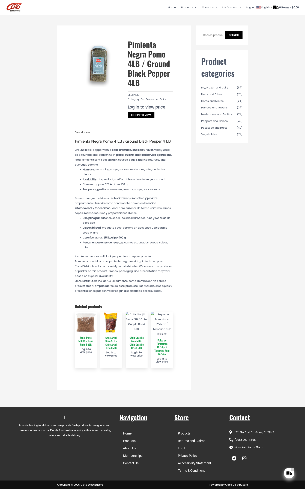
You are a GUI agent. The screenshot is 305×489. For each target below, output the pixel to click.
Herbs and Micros (212, 101)
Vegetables (209, 134)
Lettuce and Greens (214, 107)
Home (172, 7)
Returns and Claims (191, 441)
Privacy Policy (187, 456)
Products (187, 7)
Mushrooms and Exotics (216, 114)
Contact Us (131, 463)
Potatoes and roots (214, 128)
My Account (230, 7)
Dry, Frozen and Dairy (153, 99)
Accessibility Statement (194, 463)
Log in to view (141, 115)
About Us (208, 7)
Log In (250, 7)
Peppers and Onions (214, 121)
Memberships (132, 456)
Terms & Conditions (191, 470)
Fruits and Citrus (211, 94)
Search (234, 35)
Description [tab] (82, 132)
